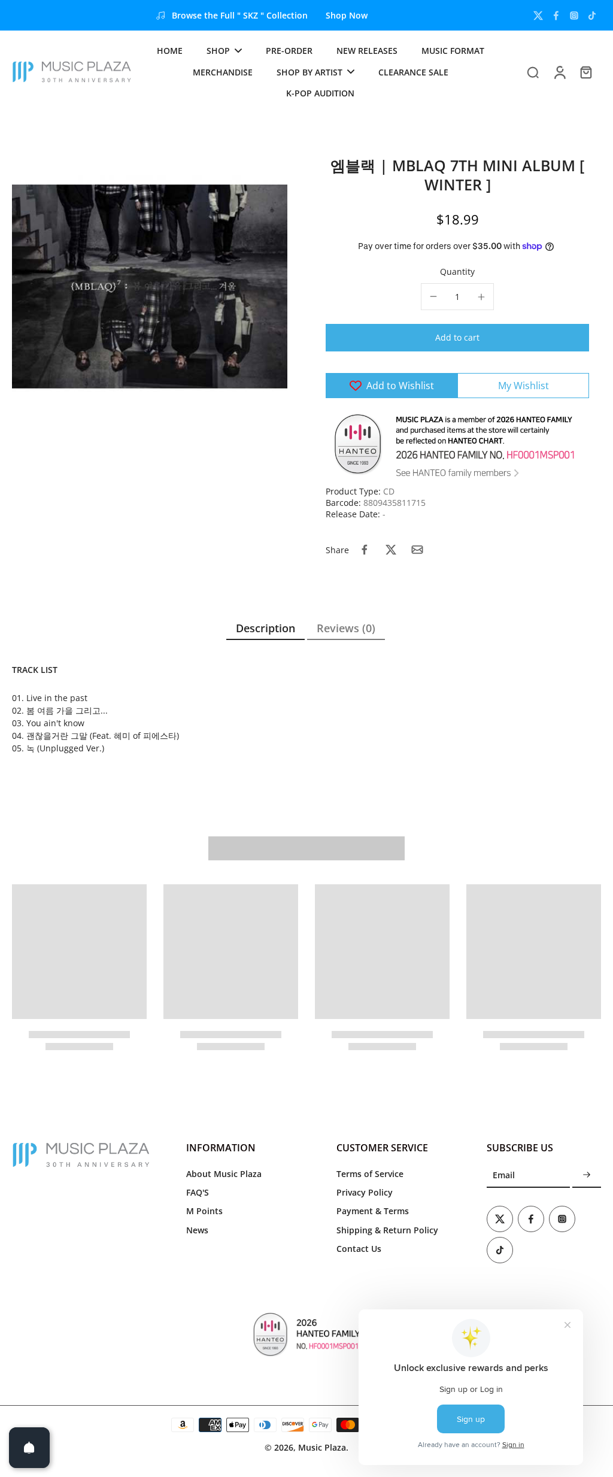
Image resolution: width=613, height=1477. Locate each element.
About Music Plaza (224, 1173)
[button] (457, 337)
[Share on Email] (417, 549)
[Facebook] (556, 15)
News (197, 1230)
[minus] (433, 296)
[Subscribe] (586, 1175)
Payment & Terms (372, 1211)
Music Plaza (322, 1447)
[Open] (29, 1447)
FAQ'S (197, 1192)
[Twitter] (538, 15)
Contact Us (358, 1248)
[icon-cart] (585, 72)
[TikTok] (592, 15)
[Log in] (559, 72)
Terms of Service (369, 1173)
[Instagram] (574, 15)
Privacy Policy (364, 1192)
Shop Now (347, 15)
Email (504, 1175)
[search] (533, 72)
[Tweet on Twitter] (391, 549)
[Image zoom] (149, 286)
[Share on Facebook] (364, 549)
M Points (204, 1211)
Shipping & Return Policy (387, 1230)
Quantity (457, 271)
